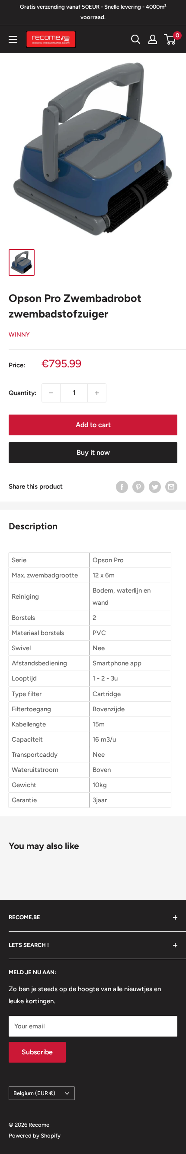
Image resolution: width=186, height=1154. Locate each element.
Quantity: (22, 393)
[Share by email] (171, 486)
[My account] (152, 39)
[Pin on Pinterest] (138, 486)
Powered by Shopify (35, 1135)
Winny (19, 334)
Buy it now (93, 452)
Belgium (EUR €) (34, 1093)
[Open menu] (13, 39)
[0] (170, 39)
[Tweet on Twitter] (155, 486)
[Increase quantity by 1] (97, 393)
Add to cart (93, 425)
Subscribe (37, 1052)
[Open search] (136, 39)
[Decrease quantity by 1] (51, 393)
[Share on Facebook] (122, 486)
